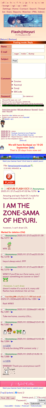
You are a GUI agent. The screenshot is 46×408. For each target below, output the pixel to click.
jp (26, 3)
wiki (25, 6)
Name (4, 46)
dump (31, 54)
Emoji (16, 88)
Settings (7, 9)
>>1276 (6, 361)
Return (4, 39)
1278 (6, 257)
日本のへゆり (8, 119)
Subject (4, 59)
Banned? (35, 109)
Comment (6, 78)
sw (42, 3)
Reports (17, 12)
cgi (13, 6)
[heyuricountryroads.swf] (32, 166)
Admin (41, 12)
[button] (2, 188)
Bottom (12, 39)
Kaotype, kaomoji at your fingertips (24, 133)
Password (5, 96)
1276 (33, 191)
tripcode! (26, 117)
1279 (6, 270)
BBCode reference (24, 109)
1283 (6, 324)
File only (41, 397)
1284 (6, 341)
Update (9, 393)
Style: (27, 403)
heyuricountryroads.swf (19, 166)
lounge (6, 6)
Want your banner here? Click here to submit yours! (23, 161)
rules (10, 115)
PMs (34, 12)
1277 (6, 238)
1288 (6, 356)
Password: (21, 400)
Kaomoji (18, 85)
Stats (9, 12)
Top (2, 393)
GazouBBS (9, 406)
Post (15, 61)
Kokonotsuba (36, 406)
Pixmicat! (25, 406)
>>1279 (6, 346)
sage (16, 54)
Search (33, 9)
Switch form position (9, 109)
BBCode (18, 92)
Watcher (26, 12)
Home (15, 9)
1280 (34, 299)
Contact (24, 9)
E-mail (4, 52)
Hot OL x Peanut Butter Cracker (23, 135)
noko (23, 54)
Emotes (17, 81)
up (19, 6)
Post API (9, 111)
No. (29, 191)
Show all (23, 140)
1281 (6, 312)
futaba (17, 406)
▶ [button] (20, 168)
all (3, 3)
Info (32, 147)
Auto (19, 393)
